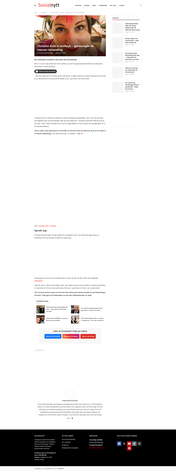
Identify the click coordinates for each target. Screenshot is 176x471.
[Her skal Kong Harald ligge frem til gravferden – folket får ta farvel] (75, 309)
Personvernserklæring (68, 439)
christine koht (40, 350)
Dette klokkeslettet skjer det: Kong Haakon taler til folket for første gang (132, 27)
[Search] (141, 5)
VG (40, 64)
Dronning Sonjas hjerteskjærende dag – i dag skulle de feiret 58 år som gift (56, 309)
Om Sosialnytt (39, 436)
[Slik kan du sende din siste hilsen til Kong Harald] (117, 72)
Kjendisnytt (44, 12)
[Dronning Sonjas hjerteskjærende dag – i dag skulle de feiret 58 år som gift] (40, 309)
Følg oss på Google (88, 336)
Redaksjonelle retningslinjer (70, 448)
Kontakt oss (65, 445)
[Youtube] (129, 443)
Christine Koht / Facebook (47, 226)
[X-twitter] (124, 443)
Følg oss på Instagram (71, 336)
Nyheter (78, 5)
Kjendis (86, 5)
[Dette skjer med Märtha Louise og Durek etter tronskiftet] (40, 319)
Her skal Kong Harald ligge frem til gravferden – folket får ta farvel (132, 86)
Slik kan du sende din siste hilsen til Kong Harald (131, 70)
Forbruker (103, 5)
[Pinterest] (129, 448)
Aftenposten (38, 281)
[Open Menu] (35, 5)
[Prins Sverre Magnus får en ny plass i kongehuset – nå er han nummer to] (75, 319)
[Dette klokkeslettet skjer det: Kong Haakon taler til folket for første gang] (117, 28)
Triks (94, 5)
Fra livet (113, 5)
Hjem (35, 12)
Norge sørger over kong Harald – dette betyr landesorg (132, 40)
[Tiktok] (134, 443)
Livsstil (122, 5)
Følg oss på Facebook (53, 336)
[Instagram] (139, 443)
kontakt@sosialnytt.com (97, 448)
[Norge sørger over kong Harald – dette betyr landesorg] (117, 43)
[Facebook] (119, 443)
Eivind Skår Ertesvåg (46, 53)
